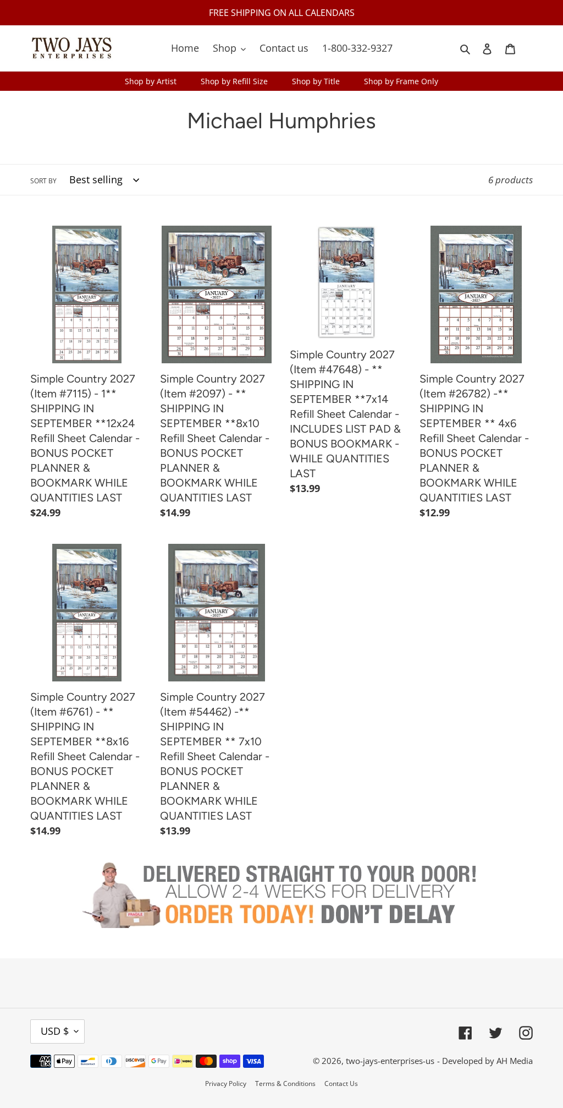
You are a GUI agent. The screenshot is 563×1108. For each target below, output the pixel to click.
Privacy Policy (225, 1083)
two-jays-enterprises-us (390, 1060)
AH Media (514, 1060)
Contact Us (341, 1083)
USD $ (55, 1031)
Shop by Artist (150, 81)
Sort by (43, 180)
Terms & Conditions (285, 1083)
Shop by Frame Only (401, 81)
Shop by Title (316, 81)
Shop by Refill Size (234, 81)
